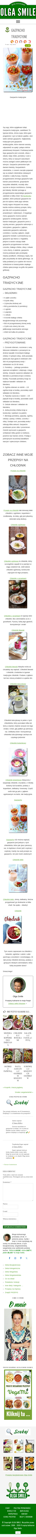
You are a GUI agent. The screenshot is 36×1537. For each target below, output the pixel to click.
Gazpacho (18, 800)
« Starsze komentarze (10, 1164)
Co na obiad (9, 1279)
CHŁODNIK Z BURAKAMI (18, 1036)
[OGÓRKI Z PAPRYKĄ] (8, 1063)
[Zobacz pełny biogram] (26, 1003)
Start (7, 1508)
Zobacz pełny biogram (16, 1004)
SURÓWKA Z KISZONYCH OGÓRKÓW (28, 1072)
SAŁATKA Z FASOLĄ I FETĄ (28, 1036)
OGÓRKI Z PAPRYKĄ (8, 1068)
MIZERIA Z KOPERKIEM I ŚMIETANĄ (8, 1039)
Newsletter (11, 1511)
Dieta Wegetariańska (13, 1275)
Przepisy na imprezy (13, 1289)
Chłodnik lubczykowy (18, 684)
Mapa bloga (24, 1511)
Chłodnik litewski (18, 630)
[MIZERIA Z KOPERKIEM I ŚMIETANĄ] (8, 1029)
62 (29, 45)
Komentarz (7, 1182)
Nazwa (5, 1204)
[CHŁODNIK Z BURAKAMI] (18, 1029)
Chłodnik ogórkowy (18, 525)
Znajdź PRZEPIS (11, 1292)
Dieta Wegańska (11, 1272)
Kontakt (25, 1514)
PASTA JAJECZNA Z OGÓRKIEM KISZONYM (18, 1073)
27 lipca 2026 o (17, 1123)
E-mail (5, 1211)
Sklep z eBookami (26, 1517)
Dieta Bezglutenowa (12, 1265)
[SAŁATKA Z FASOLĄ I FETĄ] (28, 1029)
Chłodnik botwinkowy (18, 743)
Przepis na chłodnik (18, 471)
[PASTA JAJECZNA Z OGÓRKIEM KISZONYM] (18, 1063)
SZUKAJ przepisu (9, 1517)
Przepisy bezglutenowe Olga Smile (18, 1475)
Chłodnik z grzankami (18, 578)
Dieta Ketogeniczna (12, 1268)
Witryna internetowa (9, 1219)
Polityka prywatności (22, 1508)
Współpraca (13, 1514)
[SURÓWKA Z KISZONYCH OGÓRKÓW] (28, 1063)
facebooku (27, 196)
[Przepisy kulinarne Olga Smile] (18, 12)
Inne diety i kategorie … (14, 1286)
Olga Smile (13, 44)
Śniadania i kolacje (12, 1282)
